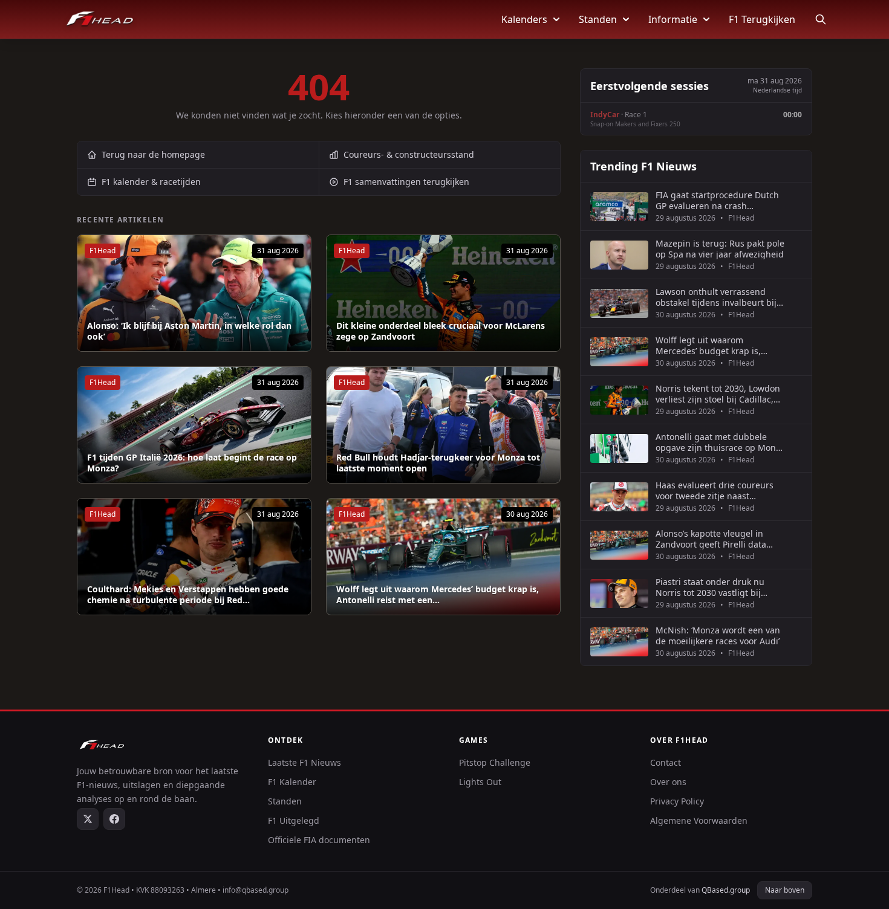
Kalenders (524, 19)
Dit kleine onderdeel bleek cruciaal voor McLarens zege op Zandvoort (440, 330)
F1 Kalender (292, 782)
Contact (665, 762)
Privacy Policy (677, 801)
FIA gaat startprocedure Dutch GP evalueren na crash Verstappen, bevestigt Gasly (717, 200)
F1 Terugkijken (762, 19)
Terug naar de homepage (153, 154)
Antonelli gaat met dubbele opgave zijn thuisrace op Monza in (720, 442)
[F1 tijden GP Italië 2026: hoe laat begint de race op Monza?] (194, 425)
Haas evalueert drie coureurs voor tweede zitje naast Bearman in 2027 (714, 490)
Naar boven (784, 890)
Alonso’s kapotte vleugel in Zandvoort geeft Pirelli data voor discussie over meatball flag (713, 538)
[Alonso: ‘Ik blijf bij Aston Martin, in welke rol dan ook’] (194, 293)
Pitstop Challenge (494, 762)
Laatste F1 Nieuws (304, 762)
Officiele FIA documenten (319, 840)
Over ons (668, 782)
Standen (598, 19)
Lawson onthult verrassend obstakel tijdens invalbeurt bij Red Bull (716, 297)
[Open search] (821, 19)
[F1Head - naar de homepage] (99, 19)
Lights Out (480, 782)
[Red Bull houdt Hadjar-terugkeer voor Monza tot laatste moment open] (443, 425)
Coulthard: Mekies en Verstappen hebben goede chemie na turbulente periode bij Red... (187, 594)
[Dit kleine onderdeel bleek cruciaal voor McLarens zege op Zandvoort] (443, 293)
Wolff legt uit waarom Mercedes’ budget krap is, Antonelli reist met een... (437, 594)
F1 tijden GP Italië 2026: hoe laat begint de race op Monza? (192, 462)
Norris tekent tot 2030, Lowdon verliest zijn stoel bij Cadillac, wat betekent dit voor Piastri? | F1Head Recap (718, 393)
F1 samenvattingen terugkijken (406, 181)
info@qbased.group (255, 890)
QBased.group (726, 890)
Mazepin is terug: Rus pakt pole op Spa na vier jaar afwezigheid (720, 248)
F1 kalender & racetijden (151, 181)
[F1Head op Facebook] (114, 819)
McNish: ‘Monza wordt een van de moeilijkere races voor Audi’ (718, 635)
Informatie (672, 19)
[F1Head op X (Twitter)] (88, 819)
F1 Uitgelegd (293, 820)
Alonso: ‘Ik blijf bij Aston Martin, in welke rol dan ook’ (189, 330)
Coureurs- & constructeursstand (409, 154)
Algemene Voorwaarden (698, 820)
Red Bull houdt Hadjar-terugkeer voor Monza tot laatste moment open (438, 462)
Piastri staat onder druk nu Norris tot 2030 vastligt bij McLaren (710, 587)
